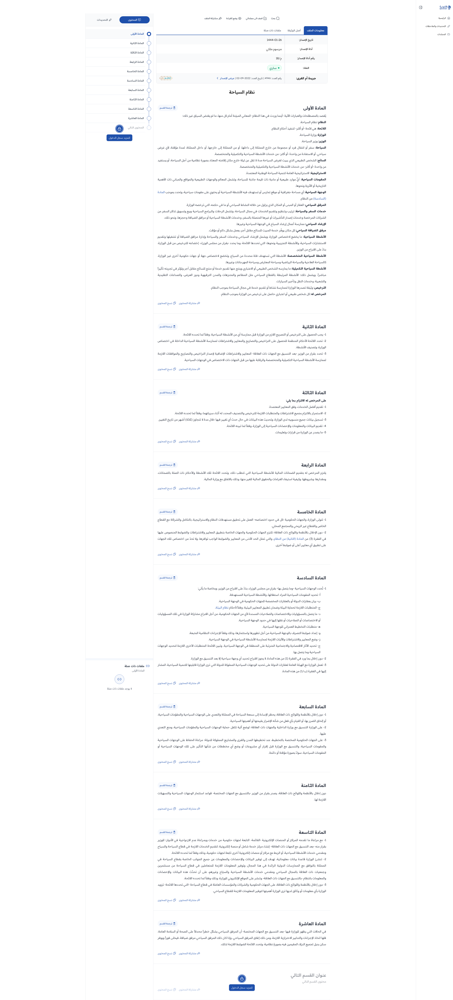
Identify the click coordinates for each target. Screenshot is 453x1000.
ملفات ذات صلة (272, 30)
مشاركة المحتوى (187, 303)
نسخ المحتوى (165, 303)
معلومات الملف (315, 30)
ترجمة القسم (166, 107)
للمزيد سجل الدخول (242, 987)
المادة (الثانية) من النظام (289, 538)
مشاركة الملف (211, 18)
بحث (273, 18)
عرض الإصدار (227, 78)
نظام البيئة (222, 607)
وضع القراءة (231, 18)
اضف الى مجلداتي (254, 18)
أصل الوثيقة (294, 30)
